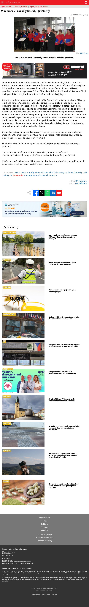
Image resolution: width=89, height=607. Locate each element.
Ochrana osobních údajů (44, 538)
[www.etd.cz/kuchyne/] (44, 71)
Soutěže (45, 521)
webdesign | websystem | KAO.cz (44, 594)
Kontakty (44, 530)
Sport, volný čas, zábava (39, 7)
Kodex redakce (44, 518)
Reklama (44, 524)
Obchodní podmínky (44, 541)
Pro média (44, 527)
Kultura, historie (21, 7)
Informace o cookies (44, 535)
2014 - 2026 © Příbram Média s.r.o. (44, 589)
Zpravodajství (6, 7)
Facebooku (18, 175)
